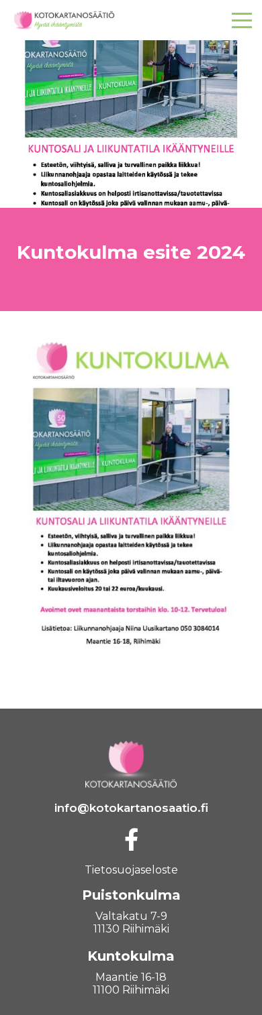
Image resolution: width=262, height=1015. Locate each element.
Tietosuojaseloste (131, 869)
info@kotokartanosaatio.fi (131, 808)
